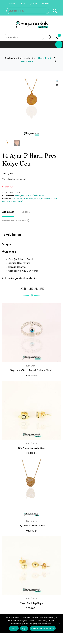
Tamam (13, 628)
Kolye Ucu (30, 58)
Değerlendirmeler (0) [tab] (15, 220)
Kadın (23, 3)
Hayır (24, 628)
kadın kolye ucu (49, 198)
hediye (37, 198)
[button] (57, 81)
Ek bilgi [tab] (26, 212)
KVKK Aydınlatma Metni (42, 628)
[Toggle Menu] (58, 44)
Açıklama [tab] (8, 212)
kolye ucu (7, 201)
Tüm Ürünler (38, 195)
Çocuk (33, 3)
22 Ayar (46, 3)
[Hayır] (59, 623)
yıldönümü (18, 201)
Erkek (12, 3)
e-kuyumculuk (26, 198)
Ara (53, 11)
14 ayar (15, 198)
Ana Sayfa (10, 58)
